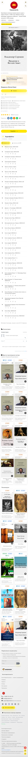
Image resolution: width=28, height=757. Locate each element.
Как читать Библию (16, 718)
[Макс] (9, 704)
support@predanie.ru (12, 700)
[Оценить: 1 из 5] (2, 115)
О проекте (4, 739)
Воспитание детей (5, 718)
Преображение (13, 722)
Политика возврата (6, 737)
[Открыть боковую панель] (25, 2)
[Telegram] (6, 704)
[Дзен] (12, 704)
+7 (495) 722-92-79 (8, 696)
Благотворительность (7, 674)
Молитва (23, 715)
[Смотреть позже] (8, 149)
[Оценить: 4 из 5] (7, 115)
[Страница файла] (13, 149)
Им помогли (4, 686)
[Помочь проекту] (25, 747)
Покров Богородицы (14, 720)
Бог (6, 717)
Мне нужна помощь (9, 707)
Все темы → (4, 723)
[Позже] (5, 94)
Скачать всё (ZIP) (17, 143)
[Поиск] (25, 6)
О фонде (4, 679)
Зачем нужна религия (6, 720)
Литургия (3, 717)
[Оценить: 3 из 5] (6, 115)
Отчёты (3, 684)
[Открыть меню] (2, 2)
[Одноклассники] (18, 704)
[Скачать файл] (15, 149)
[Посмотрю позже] (12, 360)
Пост (20, 715)
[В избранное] (2, 94)
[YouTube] (15, 704)
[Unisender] (7, 669)
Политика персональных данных (9, 741)
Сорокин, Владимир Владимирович (8, 97)
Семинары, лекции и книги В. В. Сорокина (16, 323)
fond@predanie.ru (7, 698)
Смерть (10, 718)
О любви (13, 717)
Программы (4, 688)
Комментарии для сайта (21, 351)
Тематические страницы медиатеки (12, 712)
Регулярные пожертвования (8, 732)
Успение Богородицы (6, 722)
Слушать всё (6, 143)
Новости (3, 681)
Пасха (11, 715)
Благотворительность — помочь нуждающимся (12, 677)
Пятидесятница (19, 722)
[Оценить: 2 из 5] (4, 115)
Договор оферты (5, 730)
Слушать (15, 90)
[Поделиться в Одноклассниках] (14, 118)
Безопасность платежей (7, 735)
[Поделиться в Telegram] (11, 118)
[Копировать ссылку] (20, 118)
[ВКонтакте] (3, 704)
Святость (9, 717)
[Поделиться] (11, 149)
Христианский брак (19, 717)
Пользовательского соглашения (13, 753)
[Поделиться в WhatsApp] (17, 118)
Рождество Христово (5, 715)
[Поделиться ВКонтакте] (8, 118)
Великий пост (15, 715)
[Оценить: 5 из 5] (9, 115)
